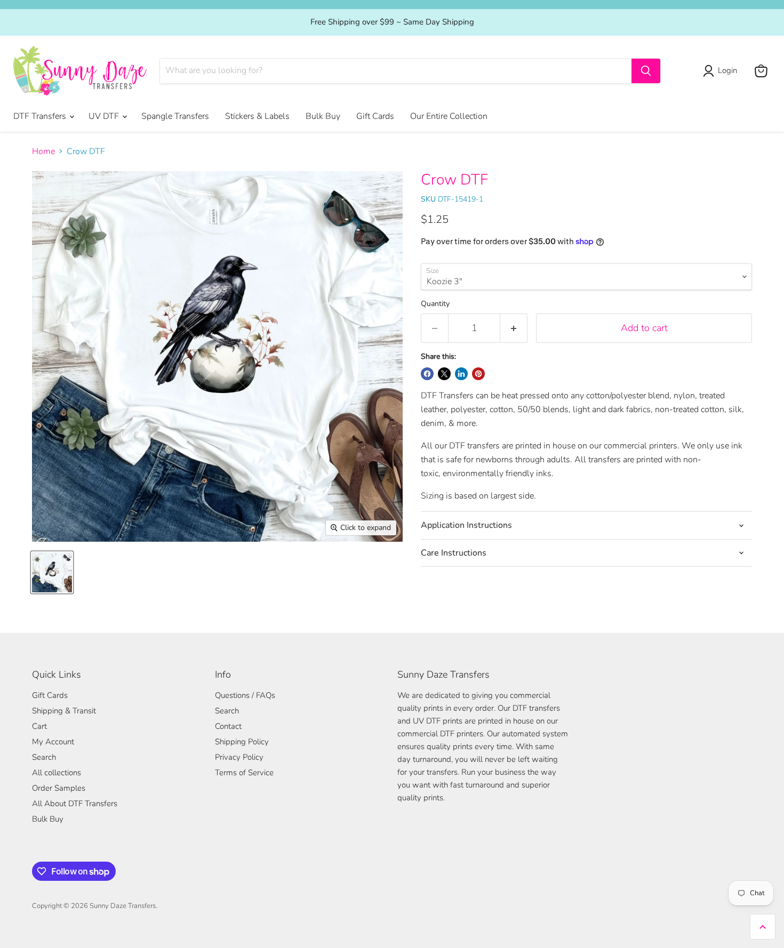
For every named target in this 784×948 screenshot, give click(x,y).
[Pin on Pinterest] (478, 373)
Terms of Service (244, 772)
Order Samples (58, 788)
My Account (53, 741)
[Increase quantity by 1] (513, 328)
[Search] (645, 71)
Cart (39, 726)
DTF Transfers (40, 116)
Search (44, 757)
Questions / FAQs (245, 695)
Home (43, 151)
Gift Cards (375, 116)
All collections (56, 772)
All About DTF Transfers (74, 803)
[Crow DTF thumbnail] (52, 572)
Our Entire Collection (448, 116)
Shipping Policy (242, 741)
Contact (228, 726)
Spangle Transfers (175, 116)
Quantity (435, 304)
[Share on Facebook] (427, 373)
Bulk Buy (323, 116)
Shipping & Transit (64, 710)
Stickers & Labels (257, 116)
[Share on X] (444, 373)
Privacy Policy (239, 757)
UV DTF (105, 116)
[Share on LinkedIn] (461, 373)
